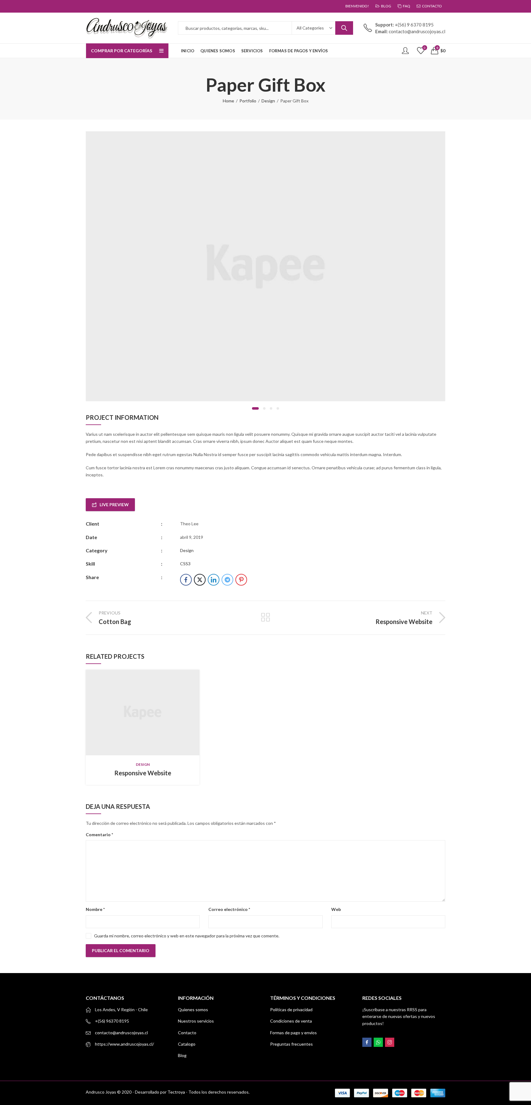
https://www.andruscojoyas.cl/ (124, 1044)
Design (268, 100)
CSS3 (185, 563)
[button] (255, 408)
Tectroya (176, 1092)
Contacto (187, 1032)
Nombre (95, 909)
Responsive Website (142, 773)
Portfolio (247, 100)
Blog (182, 1055)
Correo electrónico (229, 909)
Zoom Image (152, 712)
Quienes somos (193, 1009)
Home (228, 100)
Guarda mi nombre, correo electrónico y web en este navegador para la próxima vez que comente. (186, 935)
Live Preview (114, 504)
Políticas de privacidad (291, 1009)
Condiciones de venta (291, 1021)
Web (336, 909)
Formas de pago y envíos (293, 1032)
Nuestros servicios (196, 1021)
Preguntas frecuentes (291, 1044)
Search (344, 28)
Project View (133, 712)
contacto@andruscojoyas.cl (121, 1032)
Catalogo (186, 1044)
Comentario (99, 834)
